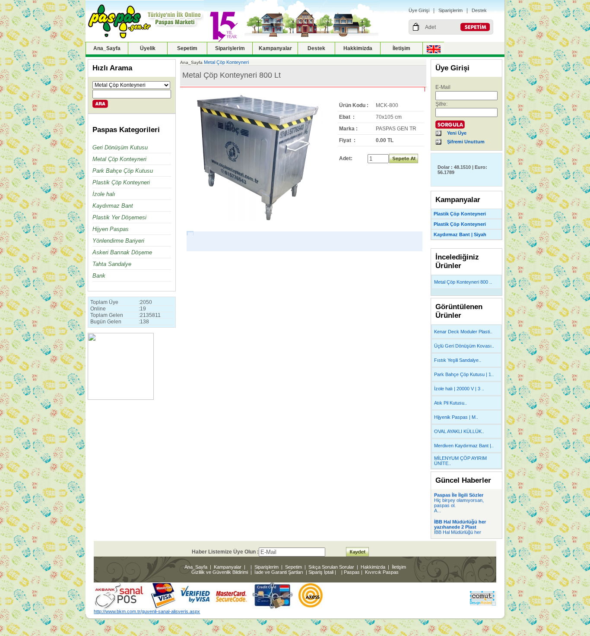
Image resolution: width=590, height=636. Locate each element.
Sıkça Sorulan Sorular (331, 567)
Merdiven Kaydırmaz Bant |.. (464, 445)
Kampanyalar (275, 48)
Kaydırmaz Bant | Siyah (460, 234)
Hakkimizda (357, 48)
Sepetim (187, 48)
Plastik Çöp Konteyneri (121, 182)
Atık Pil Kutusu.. (450, 402)
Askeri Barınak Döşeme (122, 252)
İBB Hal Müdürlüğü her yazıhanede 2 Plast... (457, 532)
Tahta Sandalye (111, 264)
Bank (98, 275)
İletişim (401, 48)
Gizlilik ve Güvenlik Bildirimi (219, 572)
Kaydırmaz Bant (112, 206)
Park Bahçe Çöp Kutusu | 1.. (464, 374)
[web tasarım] (483, 604)
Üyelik (147, 48)
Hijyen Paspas (110, 229)
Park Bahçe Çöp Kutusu (122, 171)
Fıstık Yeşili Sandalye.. (457, 360)
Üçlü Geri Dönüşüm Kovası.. (464, 345)
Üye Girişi (419, 10)
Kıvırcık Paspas (382, 572)
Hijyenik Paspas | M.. (456, 417)
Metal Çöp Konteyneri (119, 159)
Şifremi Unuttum (466, 141)
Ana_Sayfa (107, 48)
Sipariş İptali (320, 572)
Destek (479, 10)
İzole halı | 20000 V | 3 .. (459, 388)
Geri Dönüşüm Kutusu (120, 147)
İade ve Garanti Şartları (278, 572)
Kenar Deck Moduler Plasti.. (463, 331)
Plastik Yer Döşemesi (119, 217)
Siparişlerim (450, 10)
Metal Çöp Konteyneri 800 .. (463, 282)
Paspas (352, 572)
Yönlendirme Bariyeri (118, 240)
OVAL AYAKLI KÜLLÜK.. (459, 431)
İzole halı (103, 194)
